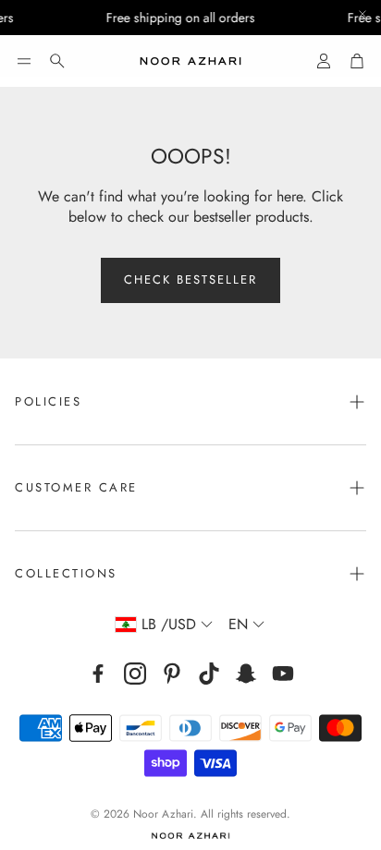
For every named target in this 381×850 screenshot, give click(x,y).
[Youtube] (283, 673)
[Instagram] (135, 673)
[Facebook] (98, 673)
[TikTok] (209, 673)
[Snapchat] (246, 673)
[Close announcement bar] (362, 14)
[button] (24, 61)
